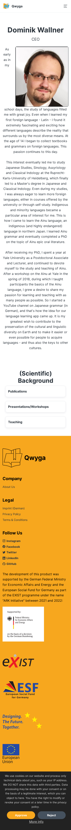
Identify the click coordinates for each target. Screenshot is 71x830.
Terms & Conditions (15, 519)
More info (36, 822)
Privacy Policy (12, 514)
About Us (9, 486)
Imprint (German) (14, 508)
